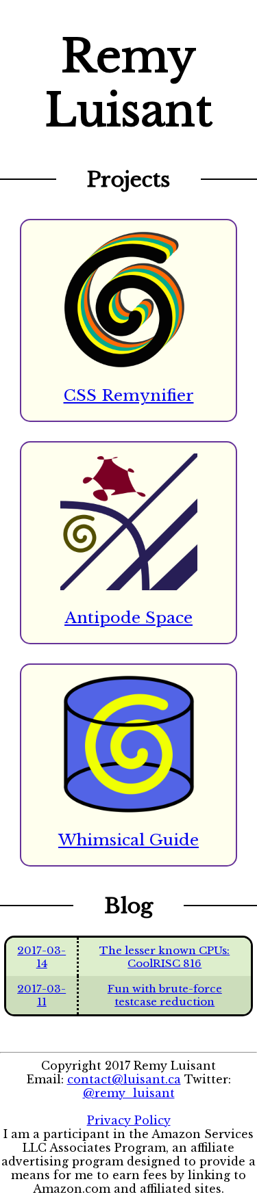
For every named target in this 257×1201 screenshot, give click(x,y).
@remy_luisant (129, 1093)
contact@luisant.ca (124, 1079)
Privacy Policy (129, 1120)
